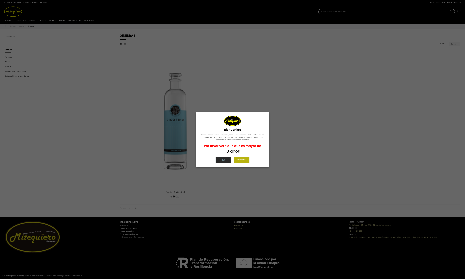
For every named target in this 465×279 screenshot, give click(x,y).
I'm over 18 (241, 160)
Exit (223, 160)
